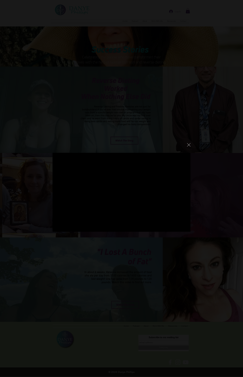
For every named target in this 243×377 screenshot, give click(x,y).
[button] (189, 145)
